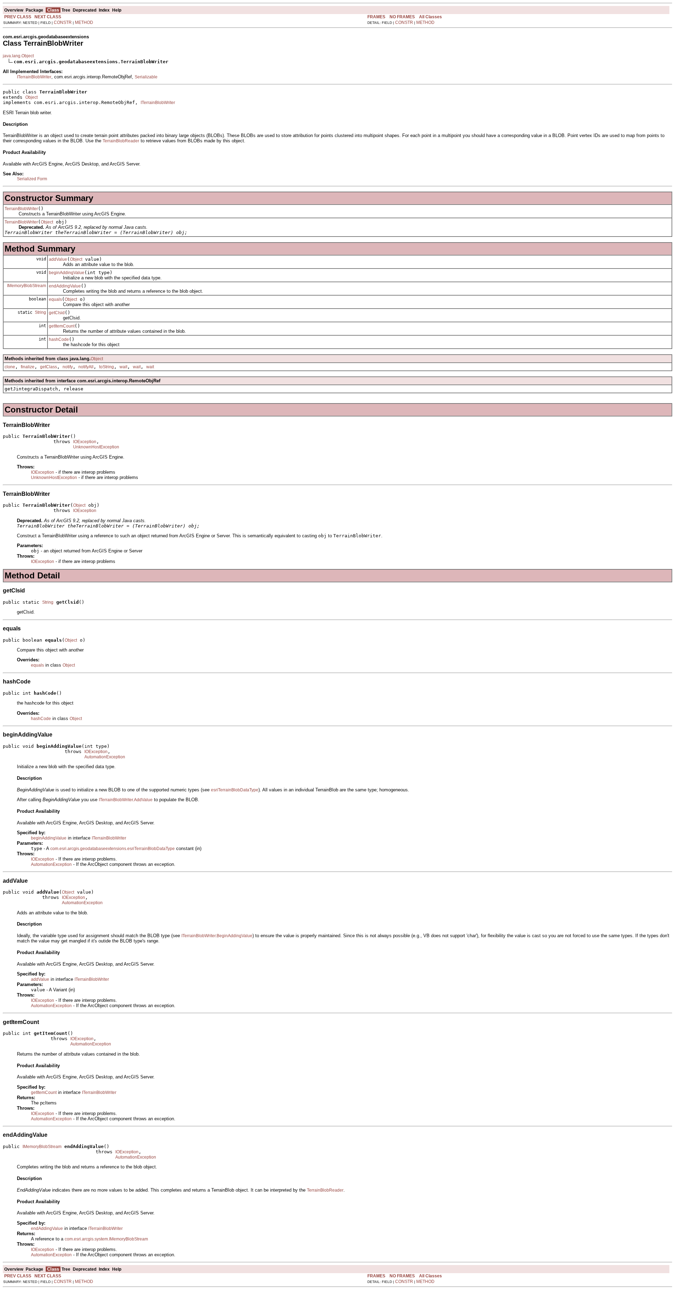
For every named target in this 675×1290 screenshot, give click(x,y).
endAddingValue (65, 286)
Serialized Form (32, 178)
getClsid (57, 312)
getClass (48, 366)
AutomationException (104, 756)
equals (55, 299)
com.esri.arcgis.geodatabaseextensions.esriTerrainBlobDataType (112, 848)
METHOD (84, 22)
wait (123, 366)
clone (10, 366)
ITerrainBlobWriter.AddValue (126, 799)
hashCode (59, 339)
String (40, 312)
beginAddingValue (66, 272)
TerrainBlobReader (121, 140)
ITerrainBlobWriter (34, 76)
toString (106, 366)
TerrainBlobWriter (21, 208)
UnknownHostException (96, 447)
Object (31, 97)
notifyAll (86, 366)
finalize (27, 366)
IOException (84, 441)
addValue (58, 259)
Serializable (146, 76)
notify (68, 366)
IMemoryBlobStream (26, 285)
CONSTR (63, 22)
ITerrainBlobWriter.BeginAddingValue (216, 935)
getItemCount (62, 326)
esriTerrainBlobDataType (234, 789)
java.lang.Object (18, 55)
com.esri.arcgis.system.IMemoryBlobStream (106, 1239)
